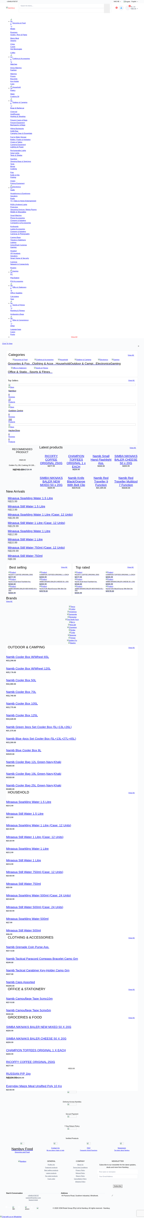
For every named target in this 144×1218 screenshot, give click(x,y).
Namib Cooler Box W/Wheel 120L (28, 668)
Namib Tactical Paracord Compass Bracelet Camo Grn (42, 958)
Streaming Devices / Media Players (23, 209)
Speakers (13, 196)
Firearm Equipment (17, 123)
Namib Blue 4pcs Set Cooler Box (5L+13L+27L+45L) (41, 738)
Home (43, 16)
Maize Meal (14, 38)
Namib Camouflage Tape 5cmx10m (29, 998)
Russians (13, 32)
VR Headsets (15, 253)
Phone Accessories (17, 218)
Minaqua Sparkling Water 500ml (27, 918)
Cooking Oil (14, 96)
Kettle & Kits (15, 175)
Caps (12, 84)
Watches (13, 64)
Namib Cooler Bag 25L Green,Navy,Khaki (33, 785)
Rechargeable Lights (18, 150)
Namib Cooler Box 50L (21, 680)
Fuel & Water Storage (18, 137)
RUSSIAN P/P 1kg (18, 1073)
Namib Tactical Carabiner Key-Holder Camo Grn (37, 970)
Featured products (51, 1167)
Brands (52, 16)
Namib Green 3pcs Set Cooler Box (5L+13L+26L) (39, 727)
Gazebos (13, 159)
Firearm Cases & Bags (18, 120)
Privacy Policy (80, 1170)
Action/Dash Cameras (18, 245)
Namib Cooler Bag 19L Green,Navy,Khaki (33, 773)
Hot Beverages (16, 49)
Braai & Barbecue (17, 108)
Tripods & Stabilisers (18, 240)
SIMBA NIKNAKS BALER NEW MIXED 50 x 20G (51, 481)
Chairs (12, 181)
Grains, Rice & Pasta (18, 35)
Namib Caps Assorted (20, 982)
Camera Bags (15, 237)
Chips (12, 44)
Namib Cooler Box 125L (22, 715)
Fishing (13, 177)
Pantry (12, 90)
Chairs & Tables (16, 142)
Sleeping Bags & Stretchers (20, 161)
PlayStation (14, 278)
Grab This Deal (22, 476)
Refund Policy (80, 1173)
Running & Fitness (17, 311)
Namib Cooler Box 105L (22, 703)
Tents (12, 164)
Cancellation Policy (80, 1179)
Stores (80, 16)
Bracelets (13, 79)
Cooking (13, 169)
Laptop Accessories (17, 229)
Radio (12, 198)
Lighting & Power (17, 147)
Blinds (12, 166)
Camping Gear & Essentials (21, 133)
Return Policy (80, 1176)
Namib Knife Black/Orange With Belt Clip (76, 481)
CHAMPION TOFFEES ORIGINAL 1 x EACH (36, 1050)
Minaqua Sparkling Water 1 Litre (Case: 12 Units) (40, 514)
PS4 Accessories (16, 281)
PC (11, 274)
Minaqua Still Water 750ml (25, 555)
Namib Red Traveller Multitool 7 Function (126, 481)
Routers (13, 268)
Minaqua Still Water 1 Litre (25, 539)
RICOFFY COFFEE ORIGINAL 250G (51, 459)
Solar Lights (14, 153)
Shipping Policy (80, 1181)
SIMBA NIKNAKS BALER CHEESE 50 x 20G (125, 459)
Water (12, 94)
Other (12, 326)
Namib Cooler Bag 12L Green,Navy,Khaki (33, 762)
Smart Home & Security (19, 258)
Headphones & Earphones (20, 193)
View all (131, 355)
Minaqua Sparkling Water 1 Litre (29, 531)
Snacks (13, 41)
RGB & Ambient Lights (18, 204)
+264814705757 (12, 1)
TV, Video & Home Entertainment (23, 201)
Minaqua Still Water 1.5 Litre (26, 506)
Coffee (12, 53)
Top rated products (51, 1176)
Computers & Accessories (20, 223)
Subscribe (117, 1186)
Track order (51, 1179)
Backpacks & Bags (17, 125)
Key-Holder (14, 81)
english (134, 1)
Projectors (14, 207)
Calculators (14, 296)
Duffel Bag (14, 131)
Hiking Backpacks (17, 128)
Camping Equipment (18, 145)
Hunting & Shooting (17, 116)
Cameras (13, 262)
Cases (12, 332)
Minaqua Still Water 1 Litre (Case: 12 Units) (36, 523)
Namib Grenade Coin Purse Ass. (27, 947)
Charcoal (13, 112)
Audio (12, 190)
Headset (13, 251)
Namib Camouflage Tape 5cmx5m (28, 1010)
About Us (80, 1164)
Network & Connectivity (19, 264)
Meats (12, 29)
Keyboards (14, 226)
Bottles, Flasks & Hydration (20, 140)
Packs (12, 334)
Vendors (90, 15)
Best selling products (51, 1170)
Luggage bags (15, 329)
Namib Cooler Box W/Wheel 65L (27, 656)
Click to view (7, 343)
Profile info (51, 1164)
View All (74, 337)
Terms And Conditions (80, 1167)
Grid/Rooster (15, 114)
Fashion (13, 70)
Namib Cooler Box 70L (21, 691)
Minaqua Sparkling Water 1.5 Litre (30, 498)
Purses (13, 76)
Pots (12, 172)
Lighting (13, 242)
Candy (12, 47)
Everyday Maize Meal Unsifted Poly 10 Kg (34, 1086)
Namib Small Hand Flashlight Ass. (101, 459)
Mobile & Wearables (18, 212)
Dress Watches (16, 68)
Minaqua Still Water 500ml (23, 930)
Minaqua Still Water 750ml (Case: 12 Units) (36, 547)
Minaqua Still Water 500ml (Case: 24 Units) (34, 907)
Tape (12, 299)
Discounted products (66, 16)
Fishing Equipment (17, 183)
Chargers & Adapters (18, 220)
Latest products (51, 1173)
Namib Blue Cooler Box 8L (23, 750)
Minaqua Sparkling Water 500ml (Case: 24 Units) (38, 895)
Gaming (13, 247)
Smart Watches (16, 215)
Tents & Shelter (16, 155)
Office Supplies (16, 293)
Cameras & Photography (20, 234)
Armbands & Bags (17, 314)
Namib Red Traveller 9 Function (101, 481)
